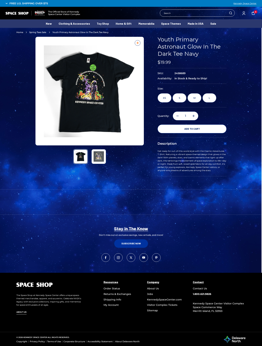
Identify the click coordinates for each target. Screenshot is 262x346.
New (49, 23)
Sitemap (152, 310)
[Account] (243, 13)
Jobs (150, 294)
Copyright (21, 341)
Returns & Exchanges (117, 294)
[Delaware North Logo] (235, 339)
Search (231, 13)
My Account (111, 305)
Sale (213, 23)
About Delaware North (127, 341)
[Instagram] (118, 257)
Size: (160, 88)
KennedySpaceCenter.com (164, 299)
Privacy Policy (37, 341)
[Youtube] (143, 257)
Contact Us (200, 288)
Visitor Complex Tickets (162, 305)
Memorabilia (146, 23)
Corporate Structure (74, 341)
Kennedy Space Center (244, 3)
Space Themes (171, 23)
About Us (153, 288)
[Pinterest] (156, 257)
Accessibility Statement (100, 341)
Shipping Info (112, 299)
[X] (131, 257)
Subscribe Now (131, 243)
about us (21, 312)
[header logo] (25, 13)
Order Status (112, 288)
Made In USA (196, 23)
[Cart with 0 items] (253, 13)
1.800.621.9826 (202, 294)
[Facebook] (105, 257)
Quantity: (163, 116)
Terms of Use (54, 341)
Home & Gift (124, 23)
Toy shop (103, 23)
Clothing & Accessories (74, 23)
